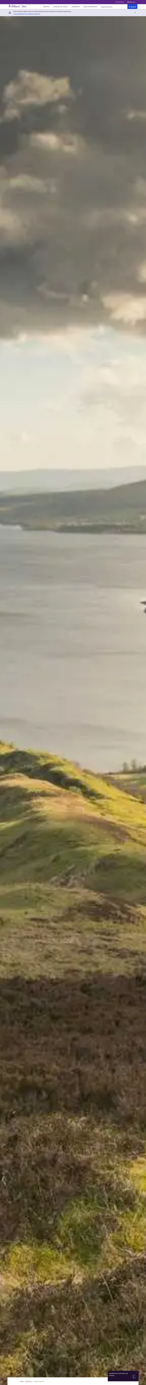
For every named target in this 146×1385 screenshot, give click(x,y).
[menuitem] (46, 6)
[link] (132, 6)
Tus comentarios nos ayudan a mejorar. (26, 14)
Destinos (46, 7)
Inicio (22, 1381)
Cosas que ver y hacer (60, 7)
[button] (135, 12)
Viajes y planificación (90, 7)
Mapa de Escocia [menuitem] (106, 7)
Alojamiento (76, 7)
